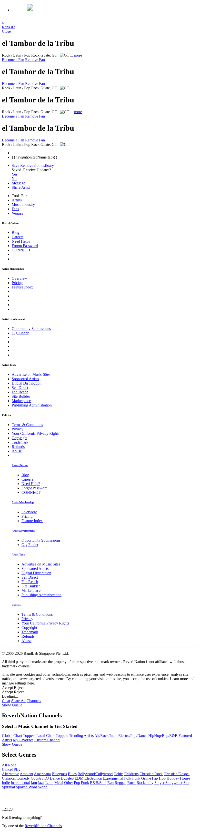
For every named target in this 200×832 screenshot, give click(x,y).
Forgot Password (25, 246)
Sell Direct (20, 388)
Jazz (41, 783)
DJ (46, 778)
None (12, 765)
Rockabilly (145, 783)
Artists (17, 200)
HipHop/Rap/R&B (163, 735)
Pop (77, 783)
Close (6, 31)
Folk (127, 778)
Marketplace (21, 401)
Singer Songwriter (168, 783)
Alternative (10, 774)
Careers (17, 237)
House (185, 778)
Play (17, 769)
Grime (146, 778)
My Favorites (23, 740)
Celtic (118, 774)
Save (15, 165)
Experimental (113, 778)
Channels (34, 701)
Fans (15, 209)
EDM (79, 778)
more (78, 55)
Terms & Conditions (27, 425)
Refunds (18, 447)
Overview (19, 278)
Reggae (120, 783)
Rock (131, 783)
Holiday (173, 778)
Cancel (7, 769)
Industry (23, 204)
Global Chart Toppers (18, 735)
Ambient (26, 774)
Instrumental (20, 783)
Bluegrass (59, 774)
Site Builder (21, 396)
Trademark (20, 442)
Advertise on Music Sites (31, 374)
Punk (85, 783)
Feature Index (22, 287)
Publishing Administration (32, 405)
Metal (58, 783)
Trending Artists (81, 735)
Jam (34, 783)
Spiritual (8, 787)
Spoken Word (26, 787)
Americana (42, 774)
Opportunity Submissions (31, 329)
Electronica (93, 778)
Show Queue (12, 705)
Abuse (17, 451)
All (4, 765)
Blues (72, 774)
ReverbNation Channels (43, 826)
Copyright (19, 438)
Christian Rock (151, 774)
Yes (14, 174)
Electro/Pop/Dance (132, 735)
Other (68, 783)
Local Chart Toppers (52, 735)
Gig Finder (20, 333)
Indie (6, 783)
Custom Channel (47, 740)
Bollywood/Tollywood (95, 774)
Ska (186, 783)
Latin (49, 783)
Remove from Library (37, 165)
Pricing (17, 283)
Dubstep (67, 778)
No (14, 179)
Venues (17, 213)
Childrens (131, 774)
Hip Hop (159, 778)
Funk (136, 778)
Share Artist (21, 187)
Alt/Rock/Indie (105, 735)
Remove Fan (35, 60)
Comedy (23, 778)
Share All (18, 701)
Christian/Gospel (177, 774)
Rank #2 (8, 27)
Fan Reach (20, 392)
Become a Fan (13, 60)
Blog (15, 232)
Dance (55, 778)
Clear (6, 701)
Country (37, 778)
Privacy (17, 429)
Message (18, 183)
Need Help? (21, 241)
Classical (9, 778)
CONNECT (21, 250)
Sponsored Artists (25, 379)
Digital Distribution (26, 383)
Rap (110, 783)
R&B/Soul (98, 783)
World (43, 787)
